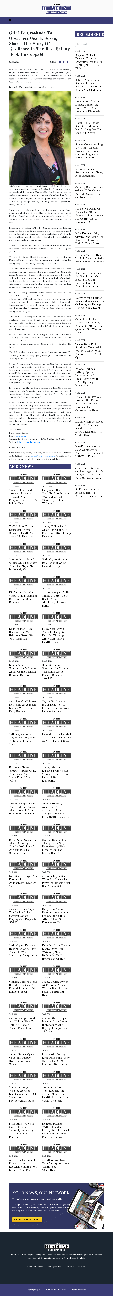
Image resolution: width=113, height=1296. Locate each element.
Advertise (69, 1267)
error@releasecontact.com (43, 456)
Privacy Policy (54, 1267)
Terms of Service (35, 1267)
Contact (82, 1267)
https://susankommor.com (29, 442)
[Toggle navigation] (10, 20)
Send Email (21, 436)
